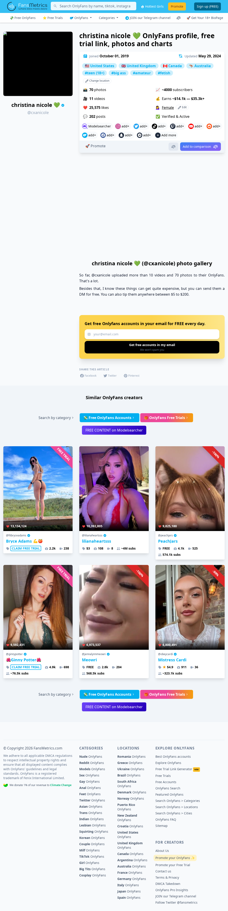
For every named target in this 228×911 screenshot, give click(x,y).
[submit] (152, 347)
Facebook (90, 376)
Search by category (55, 417)
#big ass (118, 73)
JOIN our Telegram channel (150, 18)
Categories (107, 18)
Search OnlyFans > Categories (177, 801)
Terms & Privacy (167, 877)
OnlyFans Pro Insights (171, 890)
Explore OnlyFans (168, 763)
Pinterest (133, 376)
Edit (184, 107)
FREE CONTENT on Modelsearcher (114, 430)
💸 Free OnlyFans (23, 18)
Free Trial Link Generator (177, 769)
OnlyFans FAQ (165, 819)
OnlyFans (81, 18)
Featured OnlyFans (169, 794)
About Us (162, 851)
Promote (177, 6)
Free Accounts (165, 782)
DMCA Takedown (167, 884)
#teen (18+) (94, 73)
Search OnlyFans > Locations (176, 807)
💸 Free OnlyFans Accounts (107, 417)
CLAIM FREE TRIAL (26, 548)
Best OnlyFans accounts (173, 756)
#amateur (142, 73)
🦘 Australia (200, 65)
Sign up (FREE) (207, 6)
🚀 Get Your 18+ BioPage (205, 18)
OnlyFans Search (167, 788)
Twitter (112, 376)
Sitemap (161, 826)
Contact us (163, 871)
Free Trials (163, 776)
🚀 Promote (95, 145)
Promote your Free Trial (172, 865)
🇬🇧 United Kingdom (138, 65)
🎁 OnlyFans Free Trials (164, 417)
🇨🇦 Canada (172, 65)
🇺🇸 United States (99, 65)
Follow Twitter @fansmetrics (176, 902)
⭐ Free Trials (53, 18)
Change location (99, 81)
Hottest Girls (154, 6)
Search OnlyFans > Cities (173, 813)
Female (168, 107)
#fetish (164, 73)
